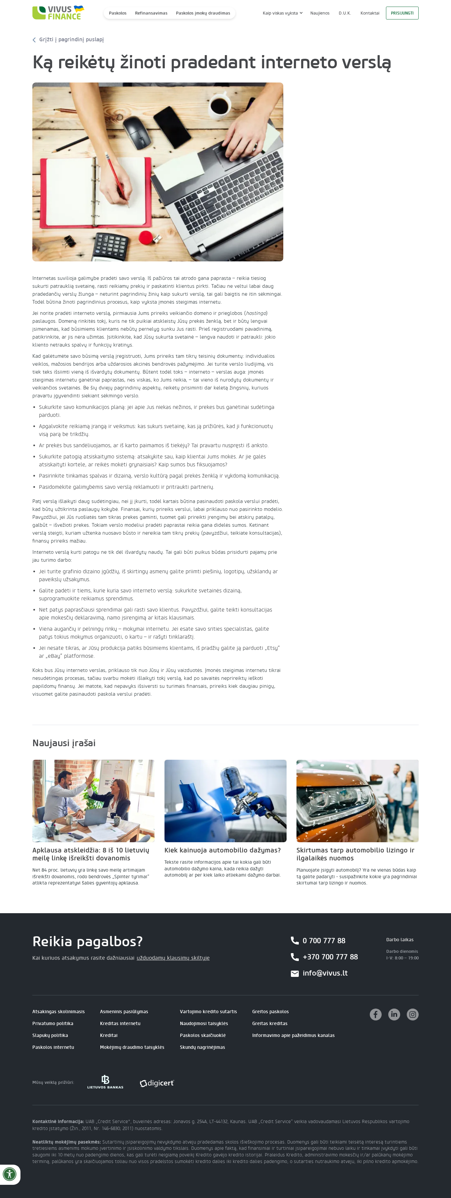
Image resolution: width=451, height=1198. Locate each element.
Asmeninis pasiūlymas (124, 1012)
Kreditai (109, 1035)
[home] (56, 13)
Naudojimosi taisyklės (204, 1023)
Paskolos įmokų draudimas (203, 13)
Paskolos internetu (53, 1047)
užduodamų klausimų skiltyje (173, 958)
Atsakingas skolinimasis (58, 1012)
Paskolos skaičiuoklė (203, 1035)
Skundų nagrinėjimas (202, 1047)
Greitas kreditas (270, 1023)
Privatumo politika (52, 1023)
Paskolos (117, 13)
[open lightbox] (157, 172)
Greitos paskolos (270, 1012)
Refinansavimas (151, 13)
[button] (282, 13)
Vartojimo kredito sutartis (208, 1012)
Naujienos (320, 13)
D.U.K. (345, 13)
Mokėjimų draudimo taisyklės (132, 1047)
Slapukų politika (50, 1035)
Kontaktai (370, 13)
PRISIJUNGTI (402, 13)
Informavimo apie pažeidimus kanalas (293, 1035)
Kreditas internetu (120, 1023)
